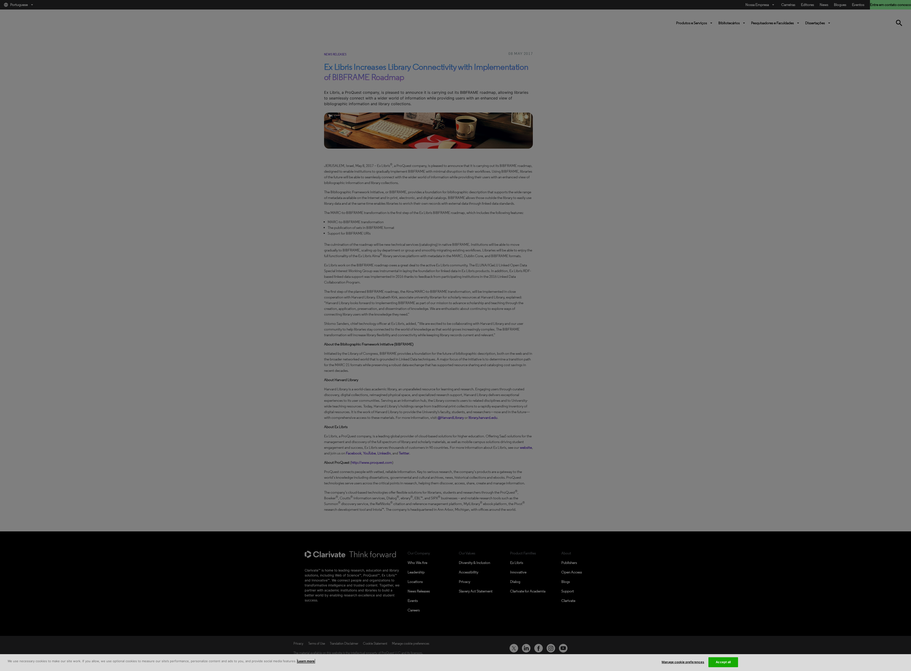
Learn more (306, 661)
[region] (455, 662)
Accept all (723, 662)
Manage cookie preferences (683, 662)
